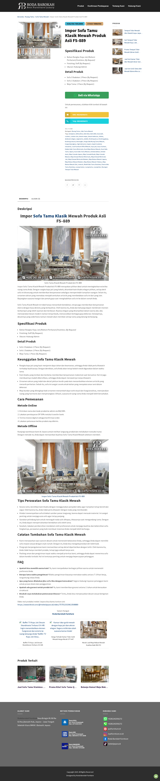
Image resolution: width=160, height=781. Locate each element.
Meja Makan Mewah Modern (74, 162)
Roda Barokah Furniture (118, 738)
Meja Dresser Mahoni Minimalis (80, 157)
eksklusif (67, 139)
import (88, 144)
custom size (74, 136)
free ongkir (79, 141)
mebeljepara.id (114, 743)
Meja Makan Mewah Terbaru (93, 162)
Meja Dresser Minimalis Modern (78, 159)
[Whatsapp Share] (85, 185)
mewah (80, 164)
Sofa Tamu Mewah (42, 17)
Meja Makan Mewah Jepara (97, 159)
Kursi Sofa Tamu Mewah (82, 152)
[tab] (24, 199)
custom (67, 136)
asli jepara (71, 134)
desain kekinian (93, 136)
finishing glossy (103, 139)
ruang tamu (89, 167)
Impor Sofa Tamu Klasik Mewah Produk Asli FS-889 (63, 496)
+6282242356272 (115, 718)
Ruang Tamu (29, 17)
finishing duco (93, 139)
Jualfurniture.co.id (116, 733)
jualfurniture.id (114, 728)
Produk (81, 6)
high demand (81, 144)
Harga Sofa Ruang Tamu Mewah (94, 141)
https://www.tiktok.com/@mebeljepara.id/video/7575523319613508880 (48, 604)
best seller (93, 134)
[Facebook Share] (67, 185)
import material (97, 144)
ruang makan (80, 167)
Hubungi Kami (134, 6)
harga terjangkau (70, 144)
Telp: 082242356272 (80, 121)
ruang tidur (97, 167)
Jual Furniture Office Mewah (81, 146)
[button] (57, 26)
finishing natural (70, 141)
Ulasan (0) (36, 199)
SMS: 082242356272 (79, 115)
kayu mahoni (101, 146)
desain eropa (83, 136)
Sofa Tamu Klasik (50, 216)
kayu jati (94, 146)
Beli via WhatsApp (89, 95)
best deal (87, 134)
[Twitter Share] (73, 185)
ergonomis (79, 139)
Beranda (21, 17)
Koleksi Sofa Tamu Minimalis (74, 149)
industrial (68, 146)
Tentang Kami (118, 6)
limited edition (95, 152)
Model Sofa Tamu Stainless (92, 164)
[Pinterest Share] (79, 185)
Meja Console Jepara (75, 154)
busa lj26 (100, 134)
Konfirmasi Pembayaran (98, 6)
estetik (86, 139)
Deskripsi (23, 199)
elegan (73, 139)
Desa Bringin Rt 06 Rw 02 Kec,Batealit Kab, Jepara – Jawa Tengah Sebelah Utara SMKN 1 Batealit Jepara (37, 721)
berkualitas (79, 134)
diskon (101, 136)
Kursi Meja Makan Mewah (92, 149)
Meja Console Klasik (89, 154)
